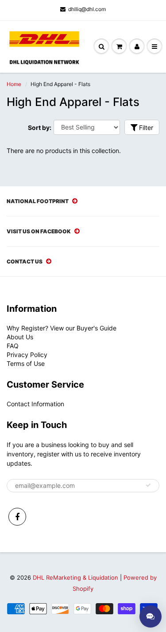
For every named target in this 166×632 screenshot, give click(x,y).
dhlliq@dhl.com (87, 9)
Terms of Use (26, 363)
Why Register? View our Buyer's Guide (61, 328)
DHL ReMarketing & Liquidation (75, 577)
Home (14, 84)
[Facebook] (17, 517)
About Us (20, 337)
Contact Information (35, 404)
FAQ (13, 345)
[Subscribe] (148, 485)
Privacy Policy (27, 354)
